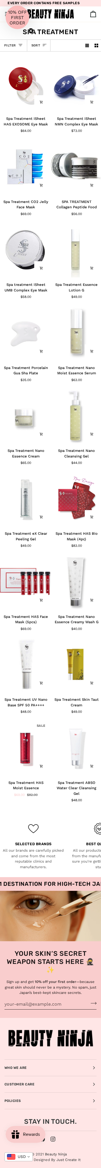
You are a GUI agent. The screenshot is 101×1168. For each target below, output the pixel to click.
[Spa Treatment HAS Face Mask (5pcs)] (25, 581)
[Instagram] (53, 1139)
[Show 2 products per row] (96, 45)
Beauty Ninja (56, 1154)
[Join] (92, 1003)
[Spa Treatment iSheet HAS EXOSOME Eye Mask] (25, 83)
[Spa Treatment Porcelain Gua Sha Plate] (25, 332)
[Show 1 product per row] (87, 45)
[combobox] (18, 1156)
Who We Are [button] (15, 1068)
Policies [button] (12, 1101)
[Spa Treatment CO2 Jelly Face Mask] (25, 166)
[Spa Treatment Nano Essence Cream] (25, 415)
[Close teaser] (31, 31)
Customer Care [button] (19, 1084)
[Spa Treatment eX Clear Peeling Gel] (25, 498)
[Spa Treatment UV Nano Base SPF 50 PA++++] (25, 664)
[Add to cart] (41, 102)
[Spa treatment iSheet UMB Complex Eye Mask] (25, 249)
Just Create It (68, 1160)
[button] (17, 17)
